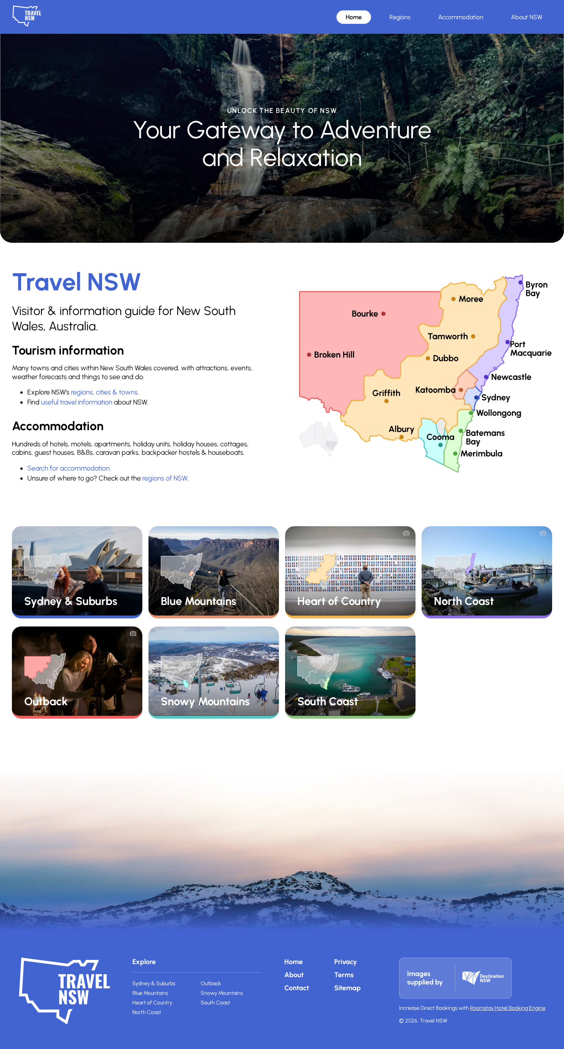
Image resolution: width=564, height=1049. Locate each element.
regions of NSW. (165, 478)
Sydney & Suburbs (153, 983)
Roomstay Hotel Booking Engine (508, 1008)
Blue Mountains (150, 993)
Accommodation (460, 17)
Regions (400, 17)
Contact (296, 988)
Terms (344, 975)
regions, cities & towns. (105, 392)
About (293, 975)
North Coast (146, 1012)
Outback (211, 983)
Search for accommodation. (69, 468)
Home (354, 17)
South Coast (215, 1002)
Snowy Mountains (222, 993)
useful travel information (76, 402)
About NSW (527, 17)
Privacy (345, 962)
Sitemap (347, 988)
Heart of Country (152, 1002)
